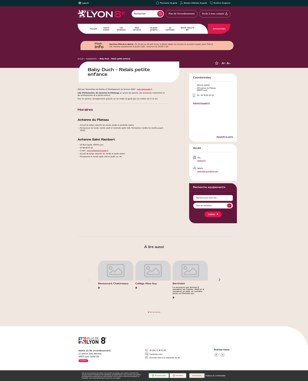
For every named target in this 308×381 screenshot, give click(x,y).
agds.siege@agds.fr (144, 89)
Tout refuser (179, 375)
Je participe (170, 29)
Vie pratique (121, 29)
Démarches (219, 29)
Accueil (93, 29)
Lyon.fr (85, 3)
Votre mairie (106, 29)
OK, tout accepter (160, 375)
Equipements (91, 59)
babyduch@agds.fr (201, 103)
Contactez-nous (156, 354)
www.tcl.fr (201, 161)
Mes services (137, 29)
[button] (216, 63)
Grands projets (153, 29)
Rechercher (140, 14)
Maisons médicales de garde (195, 3)
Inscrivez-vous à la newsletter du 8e (165, 358)
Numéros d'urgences (222, 3)
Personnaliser (197, 375)
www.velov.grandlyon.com (207, 171)
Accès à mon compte (213, 14)
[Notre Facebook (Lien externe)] (216, 355)
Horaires (83, 361)
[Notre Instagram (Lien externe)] (222, 355)
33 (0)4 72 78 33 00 (158, 350)
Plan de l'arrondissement (182, 14)
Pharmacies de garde (168, 3)
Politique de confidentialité (215, 376)
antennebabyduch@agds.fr (97, 151)
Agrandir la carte (224, 137)
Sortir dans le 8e (187, 29)
